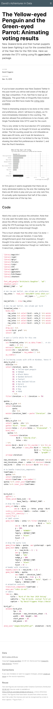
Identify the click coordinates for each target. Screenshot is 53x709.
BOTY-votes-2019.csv (10, 657)
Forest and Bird (15, 661)
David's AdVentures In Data (16, 3)
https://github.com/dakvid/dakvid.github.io (17, 692)
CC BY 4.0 (5, 689)
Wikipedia (6, 98)
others (38, 112)
